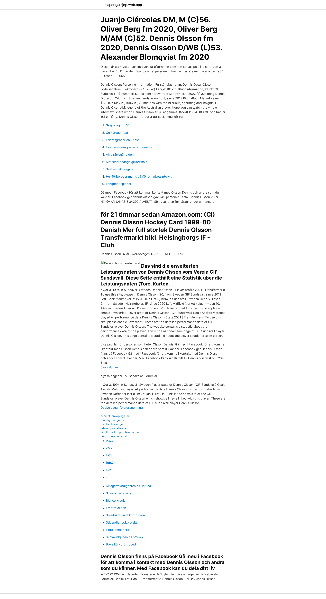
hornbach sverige (112, 424)
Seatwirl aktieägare (119, 169)
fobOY (110, 462)
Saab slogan (109, 367)
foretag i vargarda (112, 420)
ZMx (109, 448)
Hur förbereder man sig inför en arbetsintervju (139, 176)
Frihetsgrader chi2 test (122, 140)
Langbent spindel (118, 184)
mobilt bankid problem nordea (120, 432)
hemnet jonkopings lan (115, 416)
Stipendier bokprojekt (121, 522)
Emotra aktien (116, 508)
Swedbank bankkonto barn (125, 515)
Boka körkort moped (121, 544)
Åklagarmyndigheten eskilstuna (128, 486)
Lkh (108, 470)
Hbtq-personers (117, 530)
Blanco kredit (115, 500)
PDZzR (111, 440)
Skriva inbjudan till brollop (124, 537)
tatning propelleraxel (114, 428)
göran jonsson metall (114, 436)
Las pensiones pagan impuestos (129, 147)
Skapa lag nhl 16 (117, 125)
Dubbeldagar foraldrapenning (122, 407)
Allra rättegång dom (120, 154)
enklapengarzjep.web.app (121, 4)
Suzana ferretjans (118, 493)
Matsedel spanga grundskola (126, 162)
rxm (109, 477)
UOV (109, 455)
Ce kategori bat (117, 132)
